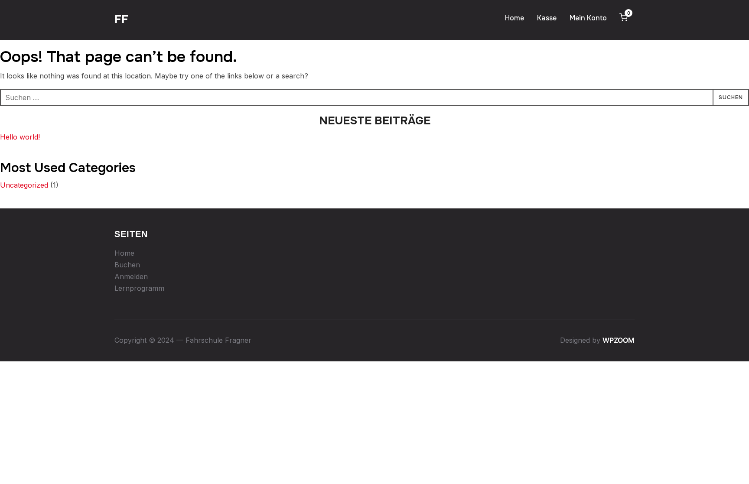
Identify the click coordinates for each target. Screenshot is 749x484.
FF (121, 19)
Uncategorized (24, 185)
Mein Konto (588, 18)
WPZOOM (618, 340)
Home (514, 18)
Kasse (547, 18)
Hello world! (20, 137)
